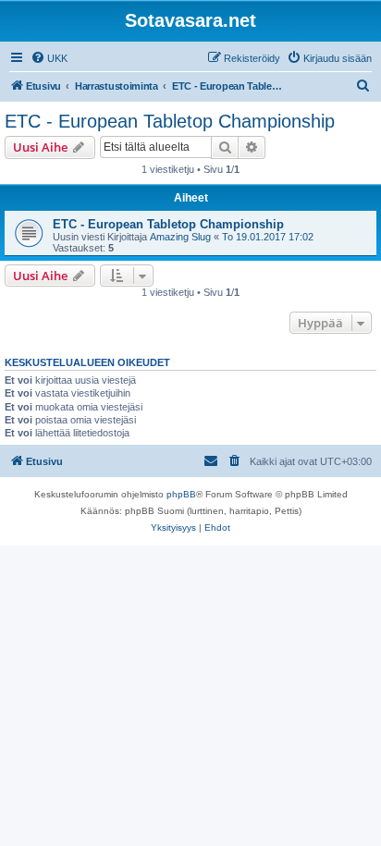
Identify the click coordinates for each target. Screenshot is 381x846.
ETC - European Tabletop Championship (170, 121)
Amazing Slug (180, 236)
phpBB (181, 494)
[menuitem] (49, 58)
